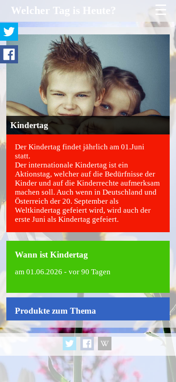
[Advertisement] (88, 359)
